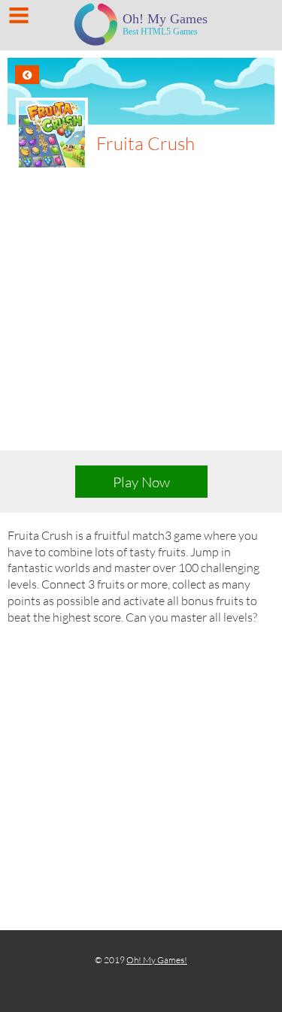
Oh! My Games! (156, 959)
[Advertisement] (141, 318)
